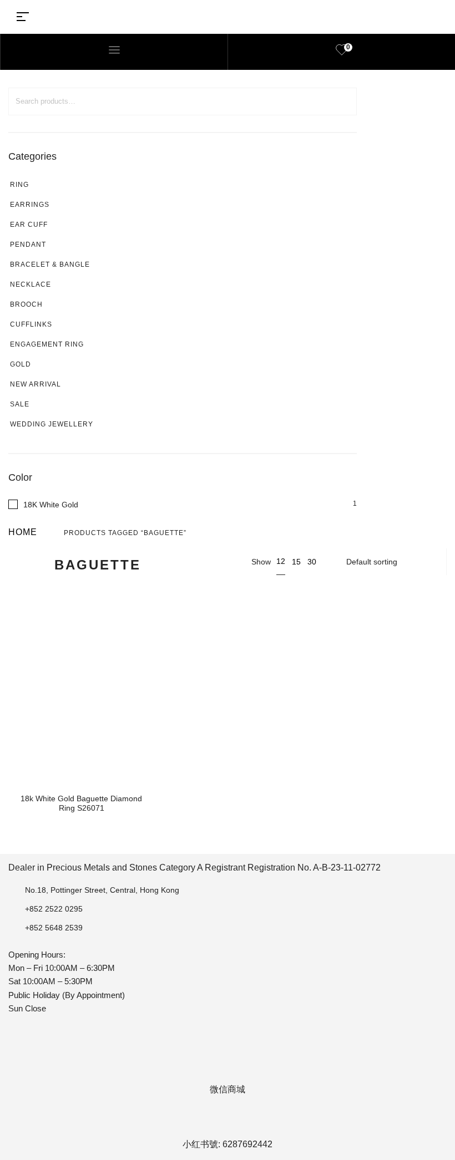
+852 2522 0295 (54, 908)
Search (342, 101)
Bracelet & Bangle (50, 264)
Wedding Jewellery (51, 424)
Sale (19, 404)
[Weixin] (272, 1121)
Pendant (28, 244)
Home (22, 532)
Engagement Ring (47, 344)
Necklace (30, 284)
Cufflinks (31, 324)
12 (280, 561)
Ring (19, 185)
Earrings (29, 204)
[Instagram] (213, 1121)
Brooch (26, 304)
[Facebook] (183, 1121)
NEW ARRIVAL (35, 384)
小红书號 (200, 1144)
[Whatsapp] (242, 1121)
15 (296, 561)
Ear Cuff (29, 224)
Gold (20, 364)
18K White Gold (50, 504)
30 (311, 561)
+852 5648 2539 (54, 927)
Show (261, 561)
